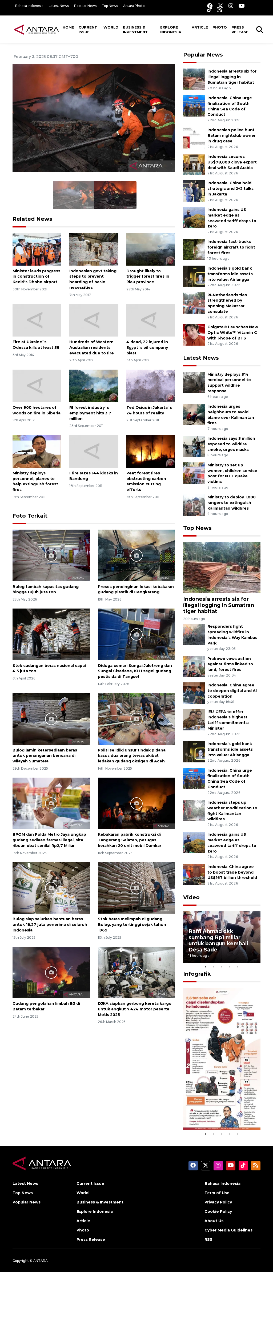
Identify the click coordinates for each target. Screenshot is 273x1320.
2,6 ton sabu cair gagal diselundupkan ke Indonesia (218, 1111)
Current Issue (88, 29)
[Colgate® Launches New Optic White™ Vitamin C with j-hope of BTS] (194, 334)
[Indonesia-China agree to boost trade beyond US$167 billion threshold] (194, 874)
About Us (213, 1220)
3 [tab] (221, 966)
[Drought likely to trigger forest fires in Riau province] (150, 248)
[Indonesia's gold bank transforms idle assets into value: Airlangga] (194, 275)
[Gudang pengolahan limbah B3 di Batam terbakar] (51, 972)
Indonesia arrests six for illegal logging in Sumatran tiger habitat (231, 77)
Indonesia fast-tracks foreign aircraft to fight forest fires (231, 247)
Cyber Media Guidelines (228, 1230)
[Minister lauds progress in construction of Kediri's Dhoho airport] (37, 248)
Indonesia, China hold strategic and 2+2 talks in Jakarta (230, 189)
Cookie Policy (218, 1211)
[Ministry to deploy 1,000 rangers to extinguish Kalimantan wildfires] (194, 504)
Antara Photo (134, 6)
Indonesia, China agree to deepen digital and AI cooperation (232, 691)
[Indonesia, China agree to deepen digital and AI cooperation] (194, 692)
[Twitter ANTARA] (220, 5)
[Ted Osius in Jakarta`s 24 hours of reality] (150, 385)
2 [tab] (213, 966)
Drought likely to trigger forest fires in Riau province (147, 277)
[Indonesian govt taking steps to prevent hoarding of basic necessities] (93, 248)
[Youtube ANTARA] (242, 5)
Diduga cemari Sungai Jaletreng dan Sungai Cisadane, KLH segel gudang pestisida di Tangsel (135, 671)
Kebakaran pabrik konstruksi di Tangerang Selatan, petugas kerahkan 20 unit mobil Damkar (129, 840)
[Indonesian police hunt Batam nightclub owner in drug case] (194, 137)
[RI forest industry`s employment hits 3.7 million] (93, 385)
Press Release (239, 29)
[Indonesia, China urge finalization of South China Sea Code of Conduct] (194, 105)
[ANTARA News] (37, 29)
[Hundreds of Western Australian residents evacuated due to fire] (93, 319)
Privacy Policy (218, 1202)
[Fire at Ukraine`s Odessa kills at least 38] (37, 319)
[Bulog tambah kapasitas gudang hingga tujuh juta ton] (51, 555)
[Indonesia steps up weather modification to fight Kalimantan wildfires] (194, 810)
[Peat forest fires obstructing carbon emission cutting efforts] (150, 451)
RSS (208, 1239)
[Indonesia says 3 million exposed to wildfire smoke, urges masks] (194, 446)
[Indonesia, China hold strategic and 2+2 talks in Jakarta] (194, 190)
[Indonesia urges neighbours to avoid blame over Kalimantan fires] (194, 414)
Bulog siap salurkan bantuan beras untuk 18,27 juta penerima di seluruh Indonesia (50, 925)
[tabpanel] (221, 937)
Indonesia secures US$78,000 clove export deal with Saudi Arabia (232, 162)
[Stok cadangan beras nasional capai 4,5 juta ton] (51, 634)
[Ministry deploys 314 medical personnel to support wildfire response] (194, 382)
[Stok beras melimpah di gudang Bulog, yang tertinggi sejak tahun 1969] (136, 887)
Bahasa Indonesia (29, 6)
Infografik (197, 974)
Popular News (85, 6)
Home (68, 27)
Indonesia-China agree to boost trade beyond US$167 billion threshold (232, 872)
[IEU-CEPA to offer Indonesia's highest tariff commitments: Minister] (194, 719)
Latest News (59, 6)
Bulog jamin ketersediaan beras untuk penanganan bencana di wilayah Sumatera (45, 756)
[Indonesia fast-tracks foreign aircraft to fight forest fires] (194, 249)
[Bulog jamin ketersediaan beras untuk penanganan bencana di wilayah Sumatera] (51, 718)
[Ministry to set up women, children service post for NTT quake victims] (194, 472)
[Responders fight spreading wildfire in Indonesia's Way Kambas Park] (194, 634)
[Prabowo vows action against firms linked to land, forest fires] (194, 666)
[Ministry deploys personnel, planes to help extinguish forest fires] (37, 451)
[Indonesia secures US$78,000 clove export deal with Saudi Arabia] (194, 164)
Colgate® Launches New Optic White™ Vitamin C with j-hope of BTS (232, 333)
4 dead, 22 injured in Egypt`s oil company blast (147, 347)
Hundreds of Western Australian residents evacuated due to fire (91, 347)
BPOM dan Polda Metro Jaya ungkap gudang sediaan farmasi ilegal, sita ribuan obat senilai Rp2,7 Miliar (49, 840)
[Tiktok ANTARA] (209, 9)
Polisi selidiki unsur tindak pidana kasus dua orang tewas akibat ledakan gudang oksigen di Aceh (132, 756)
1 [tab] (205, 966)
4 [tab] (229, 966)
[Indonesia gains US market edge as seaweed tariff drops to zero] (194, 217)
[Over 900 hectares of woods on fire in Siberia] (37, 385)
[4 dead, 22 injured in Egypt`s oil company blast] (150, 319)
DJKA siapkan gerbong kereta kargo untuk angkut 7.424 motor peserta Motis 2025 (134, 1009)
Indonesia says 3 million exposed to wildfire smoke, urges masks (231, 444)
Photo (219, 27)
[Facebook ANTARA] (209, 5)
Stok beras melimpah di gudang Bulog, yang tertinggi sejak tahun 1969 (132, 925)
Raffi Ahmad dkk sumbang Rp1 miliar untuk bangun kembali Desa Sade (218, 940)
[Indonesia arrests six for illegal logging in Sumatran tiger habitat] (194, 79)
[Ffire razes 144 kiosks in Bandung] (93, 451)
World (110, 27)
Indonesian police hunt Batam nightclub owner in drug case (231, 135)
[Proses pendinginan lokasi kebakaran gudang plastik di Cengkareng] (136, 555)
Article (200, 27)
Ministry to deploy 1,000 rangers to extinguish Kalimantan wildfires (231, 503)
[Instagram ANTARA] (230, 5)
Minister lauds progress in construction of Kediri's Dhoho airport (36, 277)
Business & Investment (135, 29)
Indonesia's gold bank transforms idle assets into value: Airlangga (230, 274)
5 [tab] (237, 966)
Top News (110, 6)
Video (191, 897)
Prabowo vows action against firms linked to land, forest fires (230, 664)
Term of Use (217, 1192)
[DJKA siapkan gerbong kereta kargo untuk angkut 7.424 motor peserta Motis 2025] (136, 972)
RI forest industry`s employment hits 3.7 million (90, 413)
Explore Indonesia (170, 29)
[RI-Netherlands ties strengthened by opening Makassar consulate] (194, 302)
